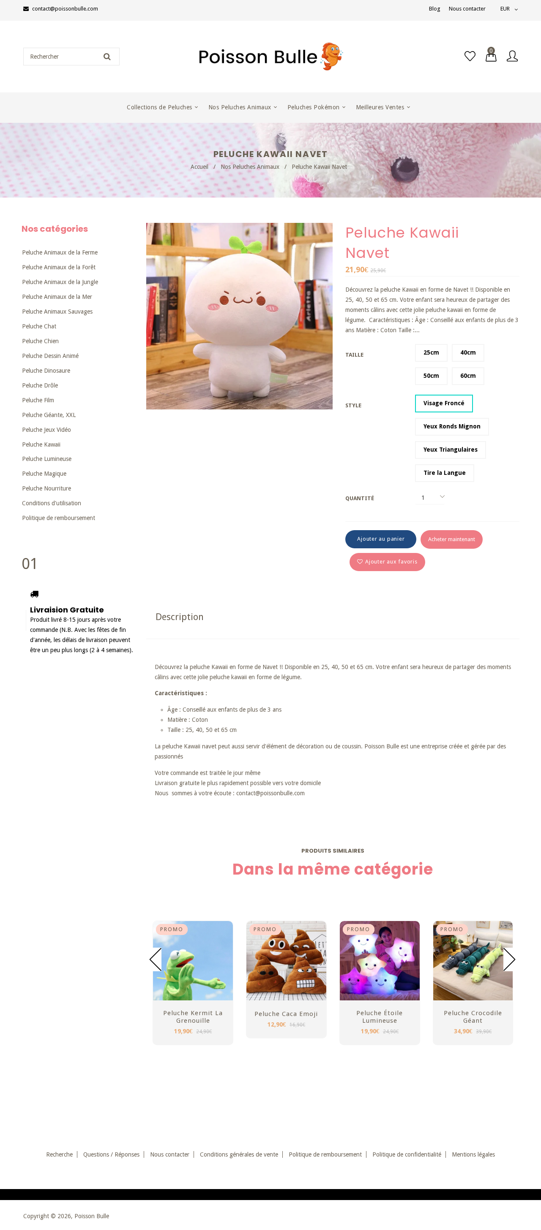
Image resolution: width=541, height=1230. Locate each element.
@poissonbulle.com (280, 793)
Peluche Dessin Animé (50, 355)
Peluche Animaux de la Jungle (60, 282)
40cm (468, 352)
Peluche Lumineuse (46, 458)
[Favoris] (469, 56)
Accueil (199, 166)
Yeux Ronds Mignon (452, 426)
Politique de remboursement (58, 518)
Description (180, 617)
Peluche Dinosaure (46, 370)
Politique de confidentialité (406, 1154)
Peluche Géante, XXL (49, 415)
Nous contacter (467, 8)
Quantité (359, 498)
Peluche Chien (40, 341)
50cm (431, 375)
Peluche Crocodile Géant (473, 1016)
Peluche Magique (44, 473)
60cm (468, 375)
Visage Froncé (444, 403)
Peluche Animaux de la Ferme (60, 252)
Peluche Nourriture (46, 488)
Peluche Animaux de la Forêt (59, 267)
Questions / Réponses (111, 1154)
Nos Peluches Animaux (250, 166)
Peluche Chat (39, 326)
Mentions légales (473, 1154)
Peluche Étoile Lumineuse (379, 1016)
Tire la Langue (445, 472)
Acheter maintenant (451, 539)
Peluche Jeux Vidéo (46, 429)
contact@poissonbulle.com (65, 8)
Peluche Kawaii (41, 444)
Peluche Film (38, 400)
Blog (434, 8)
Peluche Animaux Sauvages (57, 311)
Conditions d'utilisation (51, 503)
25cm (431, 352)
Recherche (59, 1154)
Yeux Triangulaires (451, 449)
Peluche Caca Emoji (286, 1014)
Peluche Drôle (40, 385)
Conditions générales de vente (239, 1154)
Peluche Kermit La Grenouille (193, 1016)
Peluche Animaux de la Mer (57, 296)
